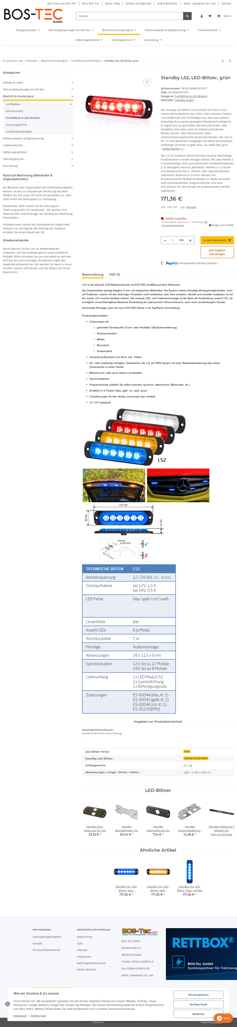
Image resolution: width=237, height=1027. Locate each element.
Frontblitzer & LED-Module (191, 96)
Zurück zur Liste (14, 60)
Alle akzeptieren (198, 994)
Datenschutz (38, 1015)
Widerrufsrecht (86, 969)
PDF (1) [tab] (114, 274)
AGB (79, 943)
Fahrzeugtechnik (13, 159)
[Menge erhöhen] (190, 240)
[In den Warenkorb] (85, 73)
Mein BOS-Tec (90, 3)
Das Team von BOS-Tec (61, 3)
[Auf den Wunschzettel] (147, 82)
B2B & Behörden (167, 3)
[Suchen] (187, 16)
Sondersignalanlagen (19, 131)
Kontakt (226, 3)
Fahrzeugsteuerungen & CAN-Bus (24, 89)
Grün (186, 751)
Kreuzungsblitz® (16, 124)
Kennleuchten (14, 111)
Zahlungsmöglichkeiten (47, 937)
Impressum (20, 1015)
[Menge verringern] (165, 240)
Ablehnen (198, 1014)
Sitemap (82, 950)
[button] (202, 16)
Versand (191, 207)
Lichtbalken (13, 104)
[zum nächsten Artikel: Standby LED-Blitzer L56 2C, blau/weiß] (230, 61)
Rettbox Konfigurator (138, 3)
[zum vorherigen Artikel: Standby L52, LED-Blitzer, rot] (222, 61)
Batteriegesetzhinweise (91, 963)
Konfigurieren (198, 1004)
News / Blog (112, 3)
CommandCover (13, 145)
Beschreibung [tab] (93, 274)
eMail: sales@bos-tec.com (200, 3)
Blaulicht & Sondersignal (18, 96)
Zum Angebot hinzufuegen (217, 252)
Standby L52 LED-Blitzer (195, 758)
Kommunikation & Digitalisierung (23, 138)
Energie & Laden (13, 82)
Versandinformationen (47, 950)
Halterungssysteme (15, 152)
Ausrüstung (10, 166)
